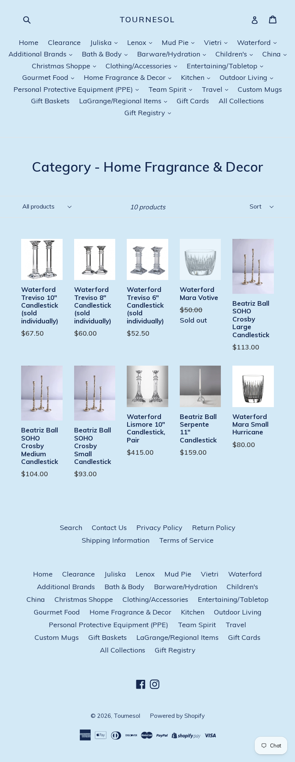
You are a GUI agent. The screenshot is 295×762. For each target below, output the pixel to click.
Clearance (64, 42)
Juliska (102, 42)
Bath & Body (103, 54)
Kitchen (193, 77)
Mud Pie (176, 42)
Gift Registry (145, 112)
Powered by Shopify (177, 715)
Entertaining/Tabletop (223, 65)
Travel (213, 89)
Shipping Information (115, 540)
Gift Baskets (50, 100)
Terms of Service (186, 540)
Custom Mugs (260, 89)
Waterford (255, 42)
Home (28, 42)
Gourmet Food (46, 77)
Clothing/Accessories (139, 65)
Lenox (137, 42)
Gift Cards (193, 100)
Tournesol (147, 19)
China (272, 54)
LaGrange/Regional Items (121, 100)
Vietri (214, 42)
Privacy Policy (159, 527)
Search (71, 527)
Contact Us (109, 527)
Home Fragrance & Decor (125, 77)
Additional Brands (38, 54)
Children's (232, 54)
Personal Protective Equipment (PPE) (74, 89)
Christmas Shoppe (62, 65)
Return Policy (213, 527)
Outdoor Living (244, 77)
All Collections (241, 100)
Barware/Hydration (169, 54)
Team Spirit (168, 89)
